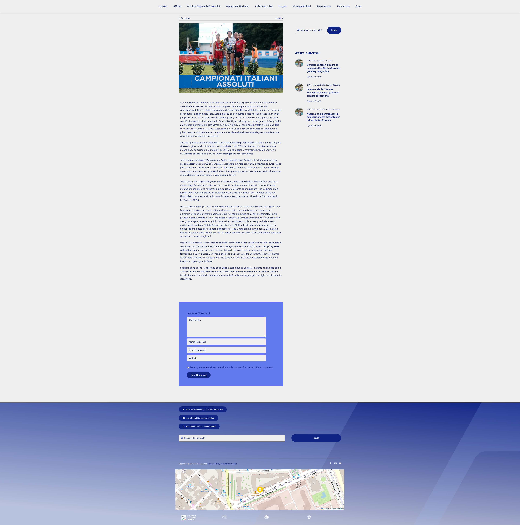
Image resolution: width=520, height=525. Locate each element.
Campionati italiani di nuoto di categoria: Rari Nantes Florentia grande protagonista (323, 68)
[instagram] (335, 463)
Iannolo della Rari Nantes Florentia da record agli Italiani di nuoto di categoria (323, 92)
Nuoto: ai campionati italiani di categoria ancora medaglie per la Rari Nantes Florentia (323, 117)
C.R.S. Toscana (326, 60)
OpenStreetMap (338, 509)
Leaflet (326, 509)
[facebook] (331, 463)
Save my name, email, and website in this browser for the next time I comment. (231, 367)
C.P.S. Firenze (313, 60)
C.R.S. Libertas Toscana (330, 85)
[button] (260, 490)
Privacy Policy (214, 464)
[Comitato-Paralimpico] (266, 516)
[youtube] (340, 463)
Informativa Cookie (229, 464)
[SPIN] (224, 516)
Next (278, 18)
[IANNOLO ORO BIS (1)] (299, 84)
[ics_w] (189, 508)
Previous (185, 18)
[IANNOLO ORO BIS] (299, 60)
